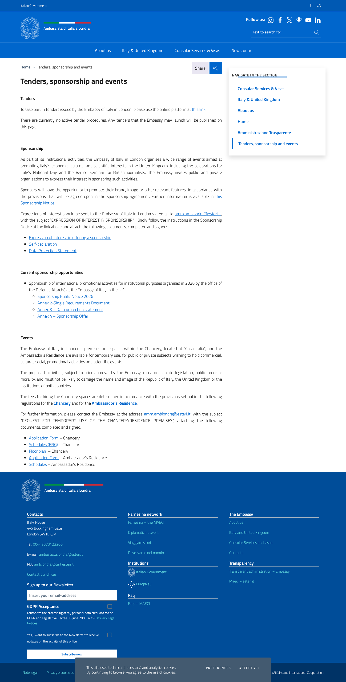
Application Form (44, 438)
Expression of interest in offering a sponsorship (70, 237)
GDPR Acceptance (43, 606)
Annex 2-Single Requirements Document (73, 303)
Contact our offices (41, 574)
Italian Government (33, 5)
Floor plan (38, 451)
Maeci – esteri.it (241, 581)
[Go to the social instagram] (269, 20)
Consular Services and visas (250, 542)
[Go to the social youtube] (307, 20)
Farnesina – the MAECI (146, 522)
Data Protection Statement (52, 250)
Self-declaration (43, 244)
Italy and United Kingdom (249, 532)
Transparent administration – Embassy (259, 571)
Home (25, 67)
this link (198, 109)
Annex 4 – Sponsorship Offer (62, 316)
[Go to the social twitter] (288, 20)
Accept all (249, 668)
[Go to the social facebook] (279, 20)
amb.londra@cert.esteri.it (54, 564)
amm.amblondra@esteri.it (198, 214)
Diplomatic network (143, 532)
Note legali (30, 672)
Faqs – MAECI (139, 603)
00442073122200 (48, 544)
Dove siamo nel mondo (146, 552)
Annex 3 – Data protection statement (70, 309)
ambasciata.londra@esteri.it (61, 554)
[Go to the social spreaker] (297, 20)
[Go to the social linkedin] (316, 20)
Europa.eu (143, 584)
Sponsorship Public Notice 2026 (65, 296)
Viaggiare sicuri (139, 542)
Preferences (218, 668)
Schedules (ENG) (43, 444)
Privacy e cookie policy (63, 672)
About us (236, 522)
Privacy (102, 617)
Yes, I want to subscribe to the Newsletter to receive (63, 635)
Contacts (236, 552)
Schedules (38, 464)
